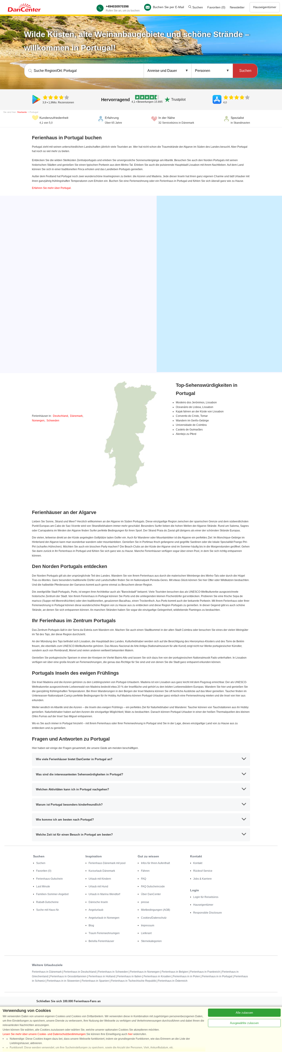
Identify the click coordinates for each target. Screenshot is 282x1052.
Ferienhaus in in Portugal (217, 976)
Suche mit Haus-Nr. (47, 909)
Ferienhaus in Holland (102, 976)
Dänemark (76, 415)
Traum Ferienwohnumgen (104, 933)
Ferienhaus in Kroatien (157, 976)
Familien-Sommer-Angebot (52, 894)
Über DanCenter (151, 894)
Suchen (197, 7)
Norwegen (38, 420)
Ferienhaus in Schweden (113, 971)
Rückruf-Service (202, 870)
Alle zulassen (244, 1012)
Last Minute (43, 886)
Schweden (52, 420)
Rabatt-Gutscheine (47, 902)
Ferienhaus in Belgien (175, 971)
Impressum (147, 925)
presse (145, 902)
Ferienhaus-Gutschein (49, 878)
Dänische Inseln (98, 902)
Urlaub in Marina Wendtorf (104, 894)
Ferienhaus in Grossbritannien (68, 976)
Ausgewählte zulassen (244, 1023)
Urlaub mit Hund (98, 886)
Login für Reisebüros (205, 897)
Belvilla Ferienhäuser (101, 941)
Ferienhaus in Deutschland (80, 971)
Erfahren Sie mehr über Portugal (51, 188)
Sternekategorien (151, 941)
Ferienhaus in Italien (129, 976)
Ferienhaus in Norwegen (145, 971)
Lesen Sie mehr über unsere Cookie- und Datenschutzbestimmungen (44, 1034)
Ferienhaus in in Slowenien (63, 980)
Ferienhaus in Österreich (172, 980)
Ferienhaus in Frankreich (205, 971)
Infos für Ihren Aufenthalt (155, 863)
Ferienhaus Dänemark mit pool (107, 863)
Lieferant (146, 933)
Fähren (145, 870)
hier (130, 1034)
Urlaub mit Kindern (100, 878)
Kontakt (197, 863)
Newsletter (237, 7)
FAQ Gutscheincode (153, 886)
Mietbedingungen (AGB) (155, 909)
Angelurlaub (96, 909)
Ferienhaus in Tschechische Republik (133, 980)
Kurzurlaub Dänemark (102, 870)
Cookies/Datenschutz (154, 917)
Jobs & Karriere (202, 878)
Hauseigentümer (264, 7)
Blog (91, 925)
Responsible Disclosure (207, 912)
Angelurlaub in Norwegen (104, 917)
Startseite (22, 112)
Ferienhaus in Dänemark (47, 971)
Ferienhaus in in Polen (186, 976)
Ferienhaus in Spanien (95, 980)
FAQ (143, 878)
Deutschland (60, 415)
